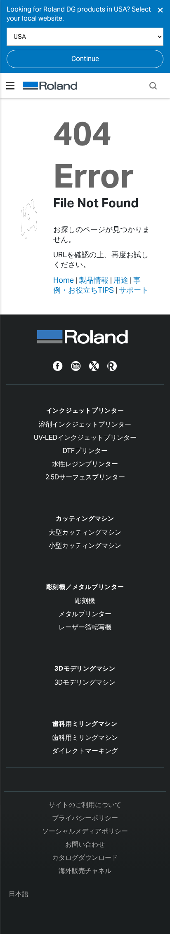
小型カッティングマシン (85, 545)
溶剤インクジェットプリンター (85, 424)
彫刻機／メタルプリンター (85, 587)
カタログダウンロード (85, 857)
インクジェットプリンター (85, 410)
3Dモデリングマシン (85, 668)
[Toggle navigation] (10, 86)
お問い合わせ (85, 844)
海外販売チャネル (85, 870)
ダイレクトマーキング (85, 750)
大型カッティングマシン (85, 532)
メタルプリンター (85, 614)
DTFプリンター (85, 450)
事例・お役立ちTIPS (97, 285)
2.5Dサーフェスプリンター (85, 477)
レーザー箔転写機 (85, 627)
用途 (120, 280)
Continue (85, 58)
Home (63, 280)
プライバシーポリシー (85, 818)
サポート (134, 290)
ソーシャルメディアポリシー (85, 831)
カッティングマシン (85, 518)
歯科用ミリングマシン (85, 723)
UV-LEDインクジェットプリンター (85, 437)
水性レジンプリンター (85, 464)
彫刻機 (85, 600)
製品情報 (94, 280)
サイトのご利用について (85, 804)
